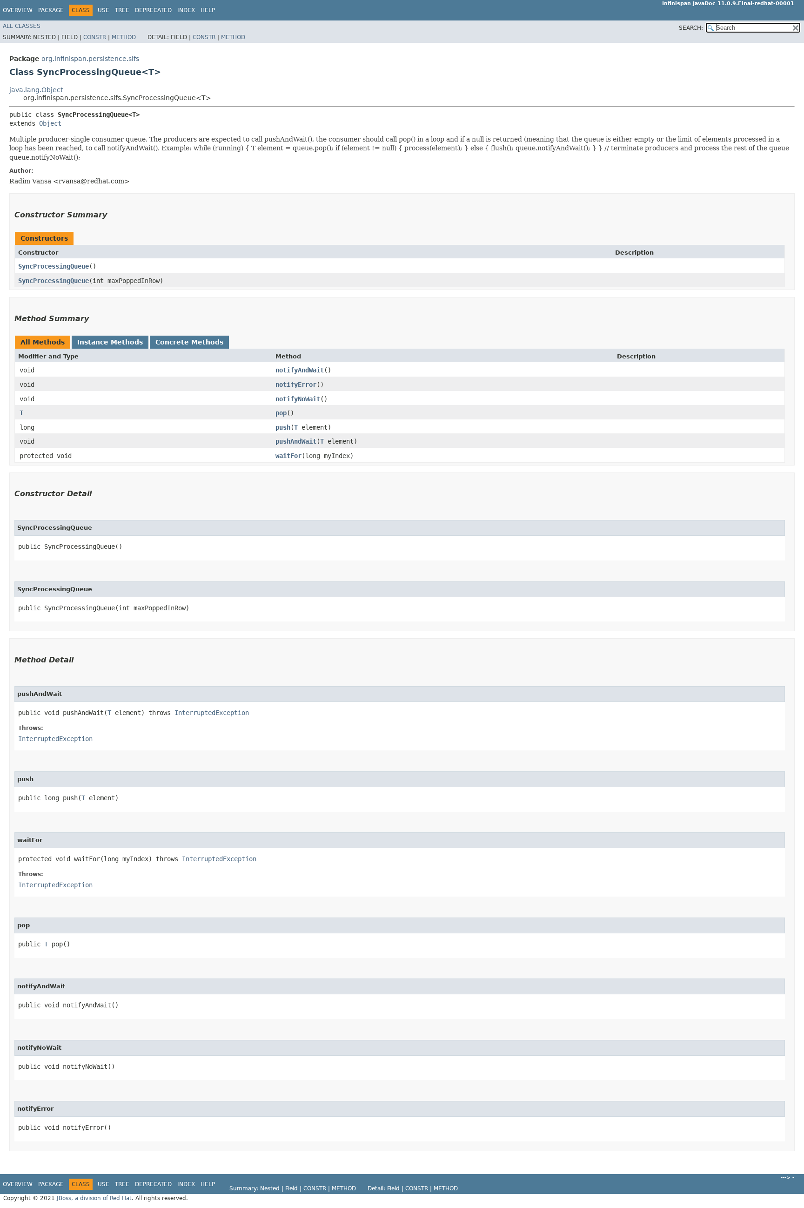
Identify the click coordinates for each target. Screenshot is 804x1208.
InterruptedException (211, 712)
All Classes (21, 26)
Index (186, 10)
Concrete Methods (189, 342)
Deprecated (153, 10)
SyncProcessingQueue (53, 266)
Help (208, 10)
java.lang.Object (36, 90)
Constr (94, 37)
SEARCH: (691, 28)
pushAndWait (295, 441)
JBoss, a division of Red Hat (94, 1198)
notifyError (295, 384)
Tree (122, 10)
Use (103, 10)
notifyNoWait (297, 399)
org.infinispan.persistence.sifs (90, 58)
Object (50, 123)
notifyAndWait (299, 370)
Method (124, 37)
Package (51, 10)
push (282, 427)
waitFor (288, 455)
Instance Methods (110, 342)
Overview (18, 10)
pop (281, 413)
